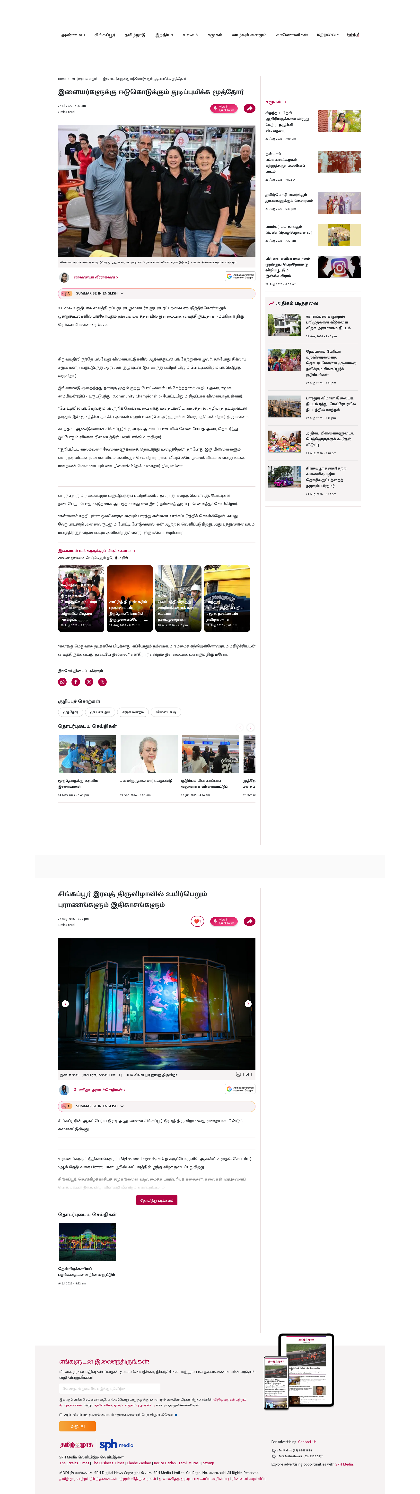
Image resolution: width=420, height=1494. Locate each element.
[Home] (116, 1445)
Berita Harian (165, 1463)
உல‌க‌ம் (190, 35)
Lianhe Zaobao (139, 1463)
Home (62, 79)
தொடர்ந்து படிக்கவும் (156, 1200)
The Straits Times (74, 1463)
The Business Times (108, 1463)
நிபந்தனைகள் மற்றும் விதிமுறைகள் (123, 1479)
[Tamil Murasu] (76, 1445)
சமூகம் (215, 35)
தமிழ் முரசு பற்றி (73, 1479)
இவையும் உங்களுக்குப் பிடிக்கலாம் (94, 550)
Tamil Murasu (189, 1463)
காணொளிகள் (292, 35)
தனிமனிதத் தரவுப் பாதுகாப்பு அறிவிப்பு (124, 1405)
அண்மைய (73, 35)
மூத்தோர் (70, 712)
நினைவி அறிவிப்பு (249, 1479)
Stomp (208, 1463)
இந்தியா (164, 35)
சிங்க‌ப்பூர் (105, 35)
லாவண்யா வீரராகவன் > (96, 277)
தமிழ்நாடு (135, 35)
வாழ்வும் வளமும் (249, 35)
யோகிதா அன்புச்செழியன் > (99, 1090)
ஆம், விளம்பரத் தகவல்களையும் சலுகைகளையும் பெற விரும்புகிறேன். (120, 1414)
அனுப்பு (77, 1426)
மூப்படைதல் (100, 712)
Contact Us (307, 1442)
